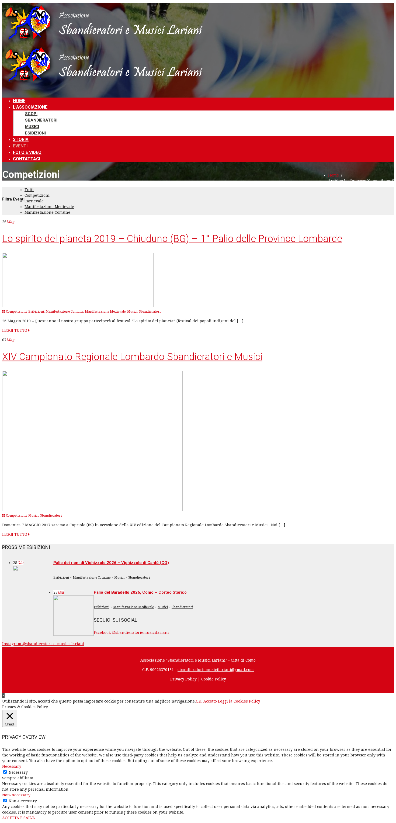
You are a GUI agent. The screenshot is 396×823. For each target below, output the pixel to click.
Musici (32, 126)
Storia (21, 139)
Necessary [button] (11, 766)
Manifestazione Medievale (49, 207)
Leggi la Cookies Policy (239, 701)
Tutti (29, 190)
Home (19, 100)
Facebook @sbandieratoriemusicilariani (131, 632)
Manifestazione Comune (47, 212)
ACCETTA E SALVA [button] (18, 818)
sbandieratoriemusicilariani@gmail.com (216, 670)
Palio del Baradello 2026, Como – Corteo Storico (140, 592)
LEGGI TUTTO (15, 330)
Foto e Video (27, 152)
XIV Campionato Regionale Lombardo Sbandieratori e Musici (132, 356)
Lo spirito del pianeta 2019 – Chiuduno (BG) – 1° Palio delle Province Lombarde (172, 238)
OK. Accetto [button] (206, 701)
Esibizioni (35, 133)
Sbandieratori (41, 120)
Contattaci (26, 158)
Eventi (20, 145)
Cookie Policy (213, 679)
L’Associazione (30, 107)
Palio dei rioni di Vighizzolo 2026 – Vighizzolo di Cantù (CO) (111, 562)
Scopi (31, 113)
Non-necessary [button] (16, 795)
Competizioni (37, 195)
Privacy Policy (183, 679)
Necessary (18, 772)
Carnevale (34, 201)
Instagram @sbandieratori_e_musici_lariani (43, 644)
